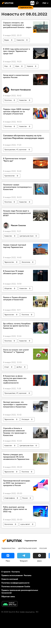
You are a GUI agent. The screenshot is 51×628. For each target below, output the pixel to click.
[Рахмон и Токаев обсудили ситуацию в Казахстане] (40, 301)
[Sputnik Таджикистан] (8, 4)
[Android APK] (9, 604)
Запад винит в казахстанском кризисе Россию (16, 76)
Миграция (25, 419)
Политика (8, 100)
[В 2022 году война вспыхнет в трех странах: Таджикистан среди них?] (40, 53)
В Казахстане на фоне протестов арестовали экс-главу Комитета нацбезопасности (15, 379)
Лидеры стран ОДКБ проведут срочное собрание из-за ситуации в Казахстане (16, 111)
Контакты (16, 571)
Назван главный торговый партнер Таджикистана (14, 246)
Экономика (26, 262)
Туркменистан (9, 176)
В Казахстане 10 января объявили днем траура (13, 272)
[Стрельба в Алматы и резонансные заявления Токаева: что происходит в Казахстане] (40, 432)
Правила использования (12, 575)
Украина (30, 66)
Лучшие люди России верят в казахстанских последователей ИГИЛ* (17, 213)
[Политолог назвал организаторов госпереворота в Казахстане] (40, 189)
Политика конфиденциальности (15, 583)
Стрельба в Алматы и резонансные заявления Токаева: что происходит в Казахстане (14, 431)
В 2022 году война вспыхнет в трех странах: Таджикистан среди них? (16, 51)
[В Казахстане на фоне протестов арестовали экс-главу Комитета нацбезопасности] (40, 380)
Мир (6, 66)
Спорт (6, 367)
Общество (8, 288)
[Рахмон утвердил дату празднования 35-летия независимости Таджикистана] (40, 458)
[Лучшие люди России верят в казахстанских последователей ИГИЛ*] (40, 215)
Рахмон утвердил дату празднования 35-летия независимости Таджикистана (16, 456)
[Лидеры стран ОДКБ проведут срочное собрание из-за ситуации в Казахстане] (40, 113)
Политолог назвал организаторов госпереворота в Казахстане (17, 187)
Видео (6, 40)
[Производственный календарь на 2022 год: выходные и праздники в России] (40, 485)
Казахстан (20, 40)
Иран (17, 66)
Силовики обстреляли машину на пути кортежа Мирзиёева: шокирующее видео (23, 136)
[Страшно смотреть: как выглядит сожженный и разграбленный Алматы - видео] (40, 27)
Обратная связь (8, 596)
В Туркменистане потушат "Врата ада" (14, 159)
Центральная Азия (26, 236)
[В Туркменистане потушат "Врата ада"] (40, 162)
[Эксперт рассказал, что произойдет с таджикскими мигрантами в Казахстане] (40, 406)
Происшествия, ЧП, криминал (15, 149)
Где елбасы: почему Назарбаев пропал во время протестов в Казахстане (16, 325)
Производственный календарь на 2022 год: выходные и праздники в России (16, 483)
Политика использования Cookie (15, 586)
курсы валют (25, 524)
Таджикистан (9, 262)
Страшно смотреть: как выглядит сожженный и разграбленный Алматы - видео (17, 25)
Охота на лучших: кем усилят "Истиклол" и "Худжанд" (16, 351)
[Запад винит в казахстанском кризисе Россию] (40, 79)
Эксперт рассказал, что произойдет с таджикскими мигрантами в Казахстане (15, 404)
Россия (25, 498)
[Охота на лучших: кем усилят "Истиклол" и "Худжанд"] (40, 354)
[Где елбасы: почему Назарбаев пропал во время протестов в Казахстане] (40, 328)
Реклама (27, 575)
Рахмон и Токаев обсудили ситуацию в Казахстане (15, 298)
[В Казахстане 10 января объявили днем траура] (40, 275)
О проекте (5, 571)
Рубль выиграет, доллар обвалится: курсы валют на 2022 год (15, 509)
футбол (19, 367)
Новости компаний (9, 579)
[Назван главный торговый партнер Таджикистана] (40, 249)
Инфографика (9, 498)
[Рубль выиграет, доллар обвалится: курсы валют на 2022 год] (40, 511)
